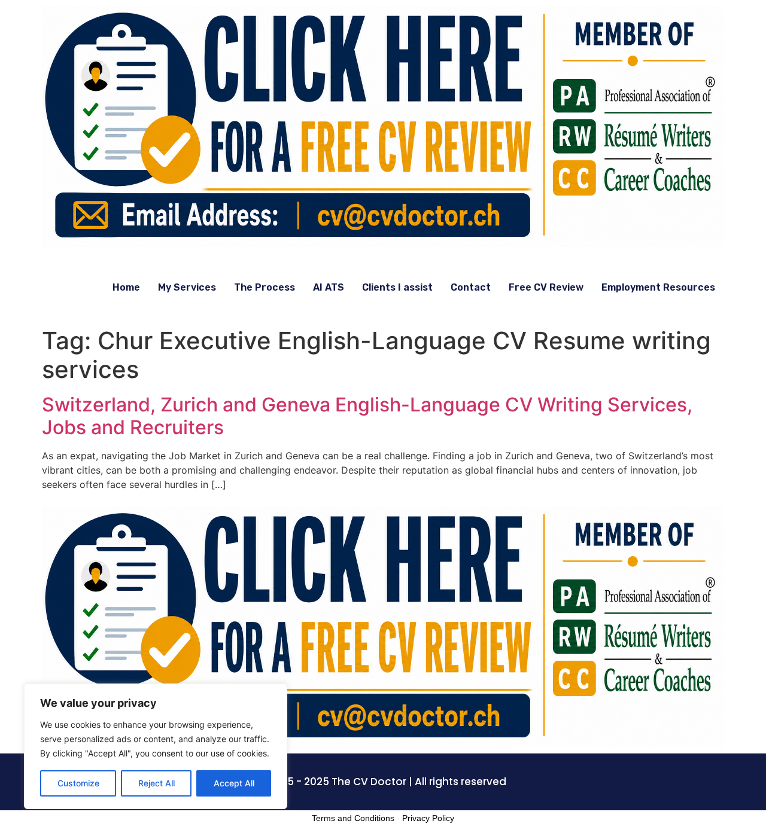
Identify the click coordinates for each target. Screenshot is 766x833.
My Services (187, 287)
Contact (471, 287)
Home (126, 287)
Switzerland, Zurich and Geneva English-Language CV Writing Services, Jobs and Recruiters (367, 416)
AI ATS (328, 287)
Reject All (156, 783)
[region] (155, 746)
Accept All (234, 783)
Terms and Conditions (353, 818)
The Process (264, 287)
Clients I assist (397, 287)
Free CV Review (546, 287)
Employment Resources (658, 287)
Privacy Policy (428, 818)
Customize (78, 783)
